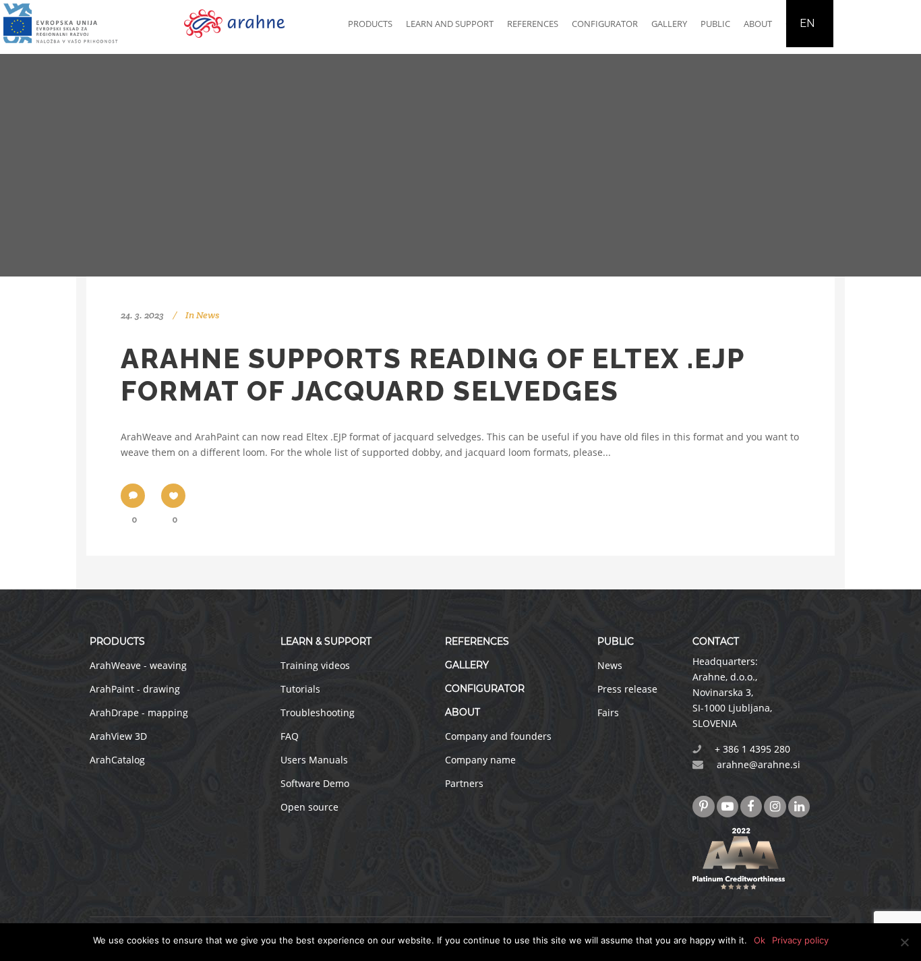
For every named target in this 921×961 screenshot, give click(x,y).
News (207, 315)
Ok (759, 940)
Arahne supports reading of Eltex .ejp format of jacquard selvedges (432, 375)
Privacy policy (800, 940)
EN (807, 23)
